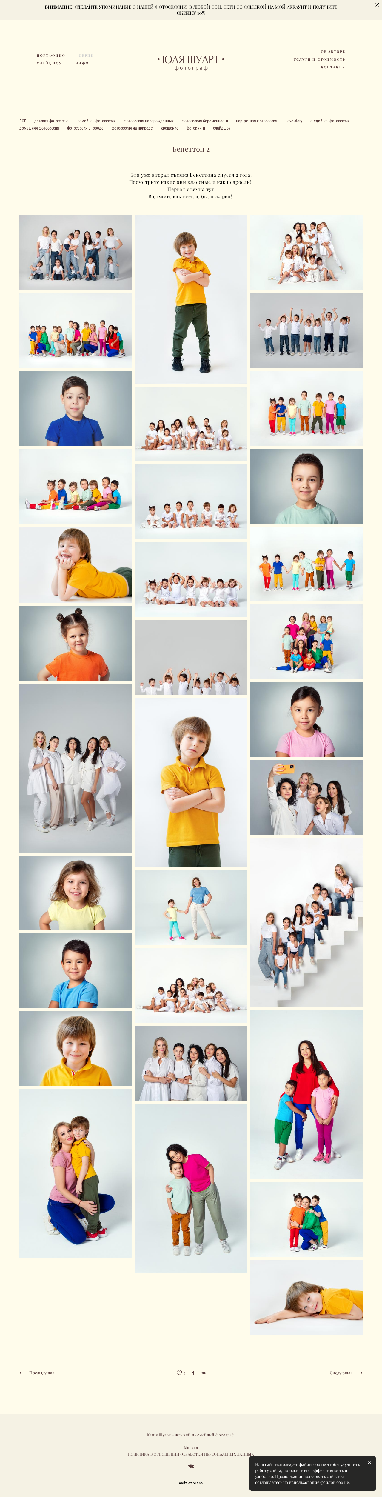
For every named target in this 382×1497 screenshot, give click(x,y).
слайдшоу (221, 128)
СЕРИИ (86, 55)
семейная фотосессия (97, 121)
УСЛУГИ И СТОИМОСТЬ (320, 59)
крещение (170, 128)
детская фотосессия (52, 121)
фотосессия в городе (85, 128)
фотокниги (196, 128)
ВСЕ (23, 121)
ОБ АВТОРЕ (333, 52)
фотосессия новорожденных (149, 121)
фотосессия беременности (205, 121)
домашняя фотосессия (39, 128)
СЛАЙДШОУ (49, 63)
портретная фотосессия (257, 121)
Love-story (294, 121)
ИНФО (82, 63)
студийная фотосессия (330, 121)
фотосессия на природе (133, 128)
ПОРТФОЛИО (51, 55)
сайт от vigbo (191, 1482)
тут (210, 189)
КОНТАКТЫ (333, 67)
